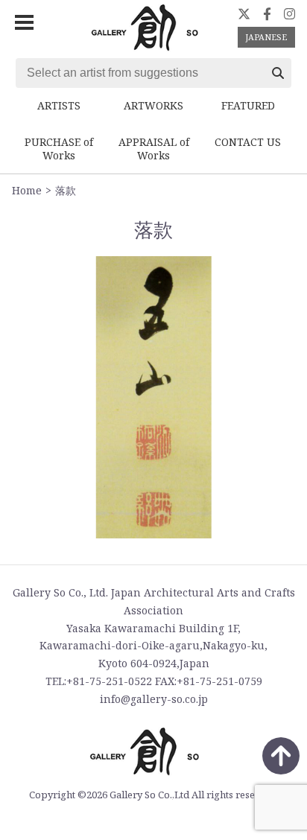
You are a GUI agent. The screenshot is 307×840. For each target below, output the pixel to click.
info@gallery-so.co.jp (154, 699)
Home (27, 190)
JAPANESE (266, 36)
